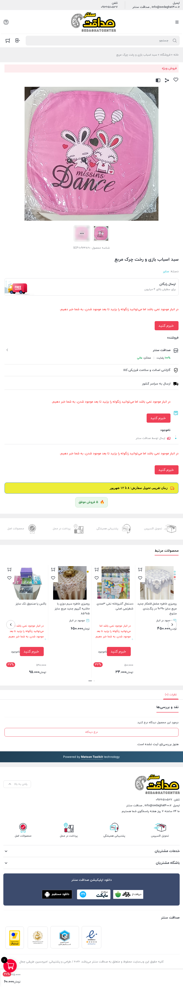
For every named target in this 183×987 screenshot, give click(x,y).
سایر (166, 271)
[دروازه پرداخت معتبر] (14, 938)
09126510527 (109, 7)
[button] (94, 680)
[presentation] (172, 624)
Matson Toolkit (92, 756)
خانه (176, 55)
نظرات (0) (171, 695)
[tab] (171, 694)
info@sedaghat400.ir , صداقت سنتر (156, 7)
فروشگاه (165, 55)
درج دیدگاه (91, 732)
